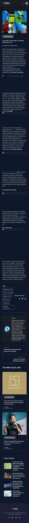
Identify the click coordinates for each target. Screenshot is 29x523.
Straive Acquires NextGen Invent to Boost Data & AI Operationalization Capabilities (18, 485)
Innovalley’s (21, 215)
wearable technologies (6, 307)
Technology (6, 303)
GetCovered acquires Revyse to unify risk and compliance (18, 493)
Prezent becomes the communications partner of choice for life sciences (19, 476)
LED (10, 296)
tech (8, 299)
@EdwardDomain (16, 340)
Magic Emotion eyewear (9, 172)
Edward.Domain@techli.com (18, 338)
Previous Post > (21, 357)
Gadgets (5, 296)
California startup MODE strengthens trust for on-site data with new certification (14, 443)
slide (4, 299)
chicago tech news (7, 289)
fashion (5, 292)
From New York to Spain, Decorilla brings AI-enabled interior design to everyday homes (14, 402)
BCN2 (6, 98)
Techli (5, 45)
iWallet (13, 129)
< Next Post (6, 347)
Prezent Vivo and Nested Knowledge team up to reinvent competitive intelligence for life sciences (18, 466)
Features (11, 292)
